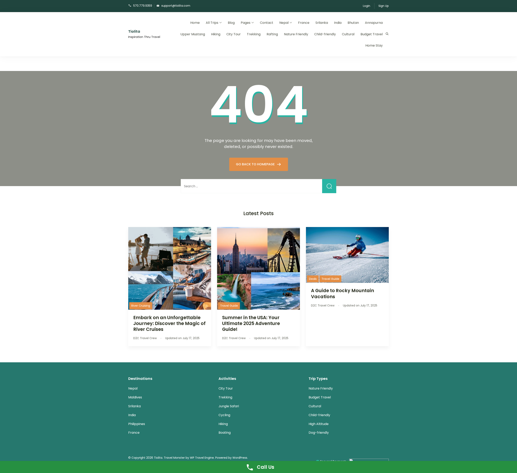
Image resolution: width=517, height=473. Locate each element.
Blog (231, 22)
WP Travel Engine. (202, 458)
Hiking (215, 34)
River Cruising (140, 306)
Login (366, 6)
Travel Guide (229, 306)
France (303, 22)
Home (195, 22)
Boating (225, 432)
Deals (313, 279)
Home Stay (374, 45)
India (338, 22)
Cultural (348, 34)
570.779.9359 (142, 5)
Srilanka (321, 22)
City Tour (233, 34)
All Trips (212, 22)
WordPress (239, 458)
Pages (245, 22)
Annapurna (374, 22)
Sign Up (383, 6)
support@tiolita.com (175, 5)
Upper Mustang (192, 34)
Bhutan (353, 22)
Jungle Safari (229, 406)
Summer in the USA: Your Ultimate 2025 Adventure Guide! (251, 323)
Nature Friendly (296, 34)
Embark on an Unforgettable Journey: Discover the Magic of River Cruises (169, 323)
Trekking (254, 34)
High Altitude (319, 424)
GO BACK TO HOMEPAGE (255, 164)
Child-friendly (325, 34)
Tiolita (134, 31)
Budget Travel (371, 34)
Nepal (284, 22)
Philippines (136, 424)
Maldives (135, 397)
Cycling (224, 415)
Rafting (272, 34)
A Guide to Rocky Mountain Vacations (342, 293)
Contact (266, 22)
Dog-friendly (319, 432)
